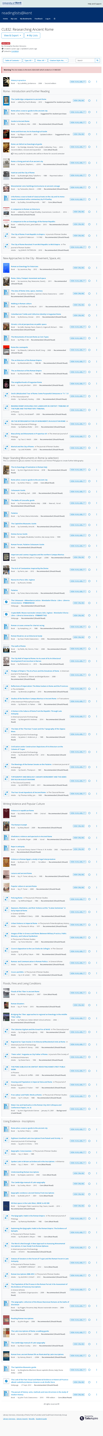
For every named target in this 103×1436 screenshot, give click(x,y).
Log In (47, 19)
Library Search (22, 1419)
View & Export (11, 35)
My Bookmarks (26, 19)
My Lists (14, 19)
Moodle (32, 1419)
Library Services (9, 1419)
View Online (79, 100)
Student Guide (41, 1419)
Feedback (38, 19)
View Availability (78, 82)
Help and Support (94, 4)
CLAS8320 (15, 51)
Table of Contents (12, 60)
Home (5, 19)
